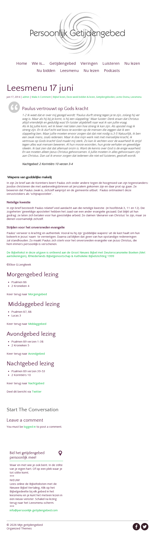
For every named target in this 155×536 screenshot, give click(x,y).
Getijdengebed (63, 63)
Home (21, 63)
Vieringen (89, 63)
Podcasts (112, 70)
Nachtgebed (36, 383)
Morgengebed (37, 294)
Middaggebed (37, 324)
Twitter (37, 391)
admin (25, 97)
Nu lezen (132, 63)
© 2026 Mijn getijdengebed (25, 525)
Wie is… (38, 63)
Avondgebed (36, 353)
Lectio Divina (122, 97)
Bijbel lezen (59, 97)
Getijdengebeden (105, 97)
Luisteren (111, 63)
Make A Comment (41, 97)
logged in (30, 426)
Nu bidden (46, 70)
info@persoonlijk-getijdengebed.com (34, 510)
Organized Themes (19, 528)
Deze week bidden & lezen (81, 97)
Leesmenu (69, 70)
